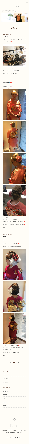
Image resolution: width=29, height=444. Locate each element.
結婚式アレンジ (6, 402)
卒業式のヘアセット (7, 405)
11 (16, 362)
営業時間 (5, 394)
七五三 (4, 398)
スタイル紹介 (6, 378)
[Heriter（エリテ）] (14, 5)
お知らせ (5, 374)
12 (18, 362)
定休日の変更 (6, 391)
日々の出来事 (6, 382)
